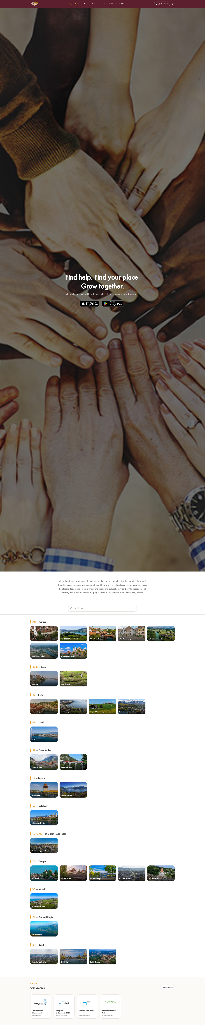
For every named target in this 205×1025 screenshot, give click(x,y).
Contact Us (120, 3)
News (86, 3)
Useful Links (96, 3)
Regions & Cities (75, 3)
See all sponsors (167, 987)
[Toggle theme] (173, 4)
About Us (107, 3)
